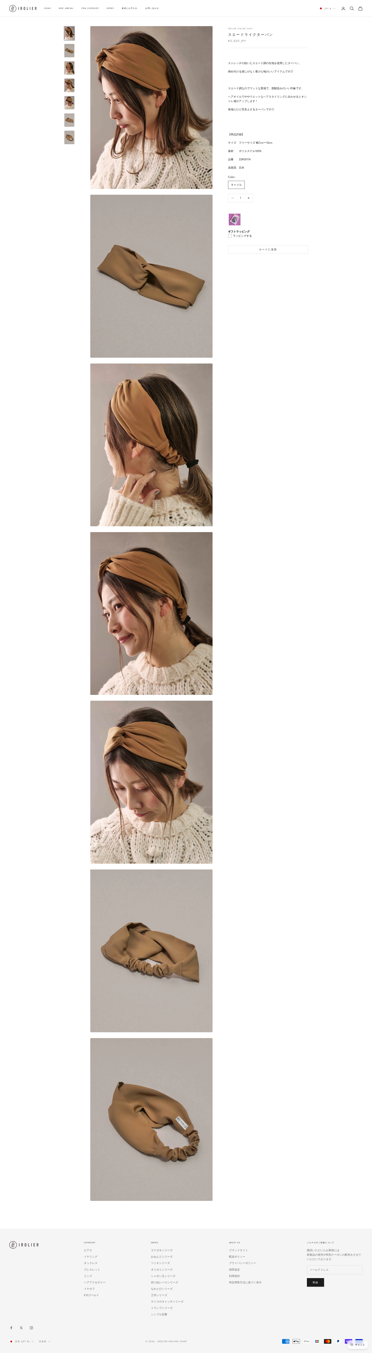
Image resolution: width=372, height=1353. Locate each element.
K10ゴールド (91, 1295)
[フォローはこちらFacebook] (11, 1328)
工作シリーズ (159, 1295)
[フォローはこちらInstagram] (31, 1328)
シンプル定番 (159, 1314)
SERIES (110, 8)
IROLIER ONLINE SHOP (240, 28)
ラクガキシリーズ (162, 1250)
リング (88, 1276)
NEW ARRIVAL (66, 8)
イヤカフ (89, 1289)
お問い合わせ (152, 8)
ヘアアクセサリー (95, 1282)
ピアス (88, 1250)
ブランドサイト (238, 1250)
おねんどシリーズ (162, 1257)
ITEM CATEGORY (90, 8)
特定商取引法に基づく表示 (245, 1282)
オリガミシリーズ (162, 1270)
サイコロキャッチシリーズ (167, 1301)
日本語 (42, 1341)
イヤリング (90, 1257)
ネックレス (90, 1263)
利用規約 (234, 1276)
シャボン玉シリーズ (163, 1276)
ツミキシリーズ (160, 1263)
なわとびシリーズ (162, 1289)
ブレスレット (92, 1270)
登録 (316, 1282)
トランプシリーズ (162, 1308)
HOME (47, 8)
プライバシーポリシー (242, 1263)
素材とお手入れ (130, 8)
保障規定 (234, 1270)
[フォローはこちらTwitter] (21, 1328)
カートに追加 (268, 249)
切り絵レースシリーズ (164, 1282)
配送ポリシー (237, 1257)
